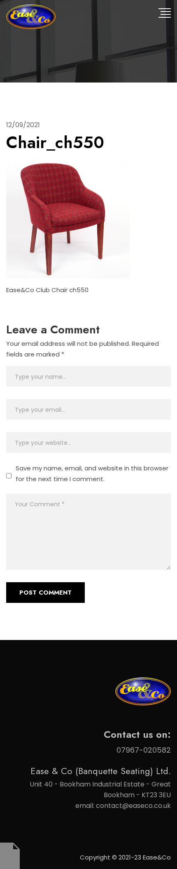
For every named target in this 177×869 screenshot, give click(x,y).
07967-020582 (143, 750)
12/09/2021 (23, 125)
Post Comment (45, 592)
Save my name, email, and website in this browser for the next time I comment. (92, 473)
